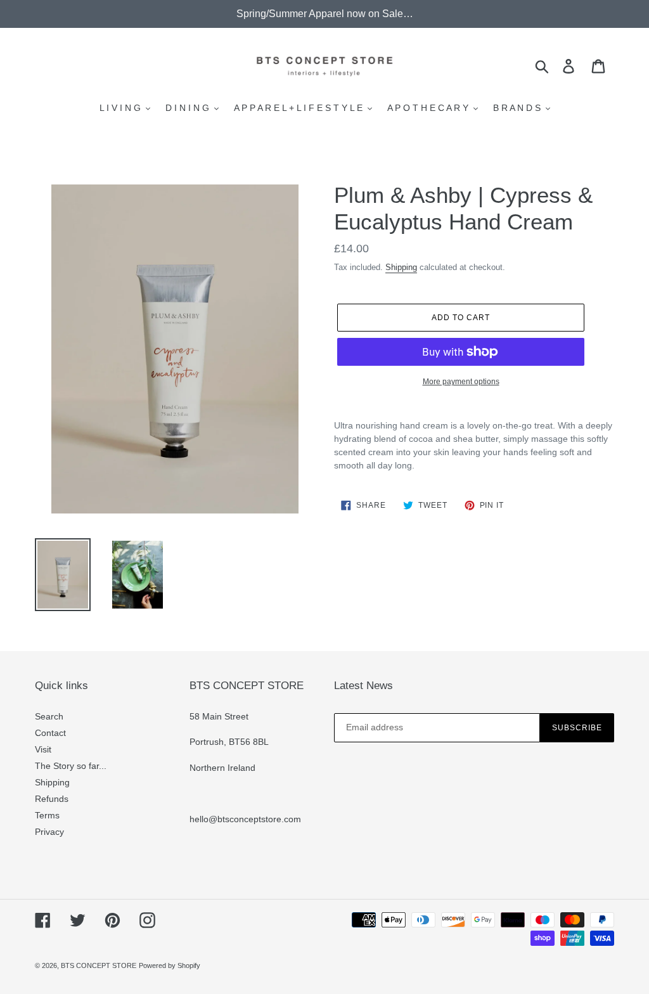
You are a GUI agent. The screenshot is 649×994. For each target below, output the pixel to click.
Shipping (401, 267)
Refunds (51, 799)
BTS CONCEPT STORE (98, 965)
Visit (43, 749)
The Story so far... (70, 766)
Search (49, 716)
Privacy (49, 832)
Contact (50, 733)
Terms (47, 815)
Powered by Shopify (169, 965)
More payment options (461, 381)
